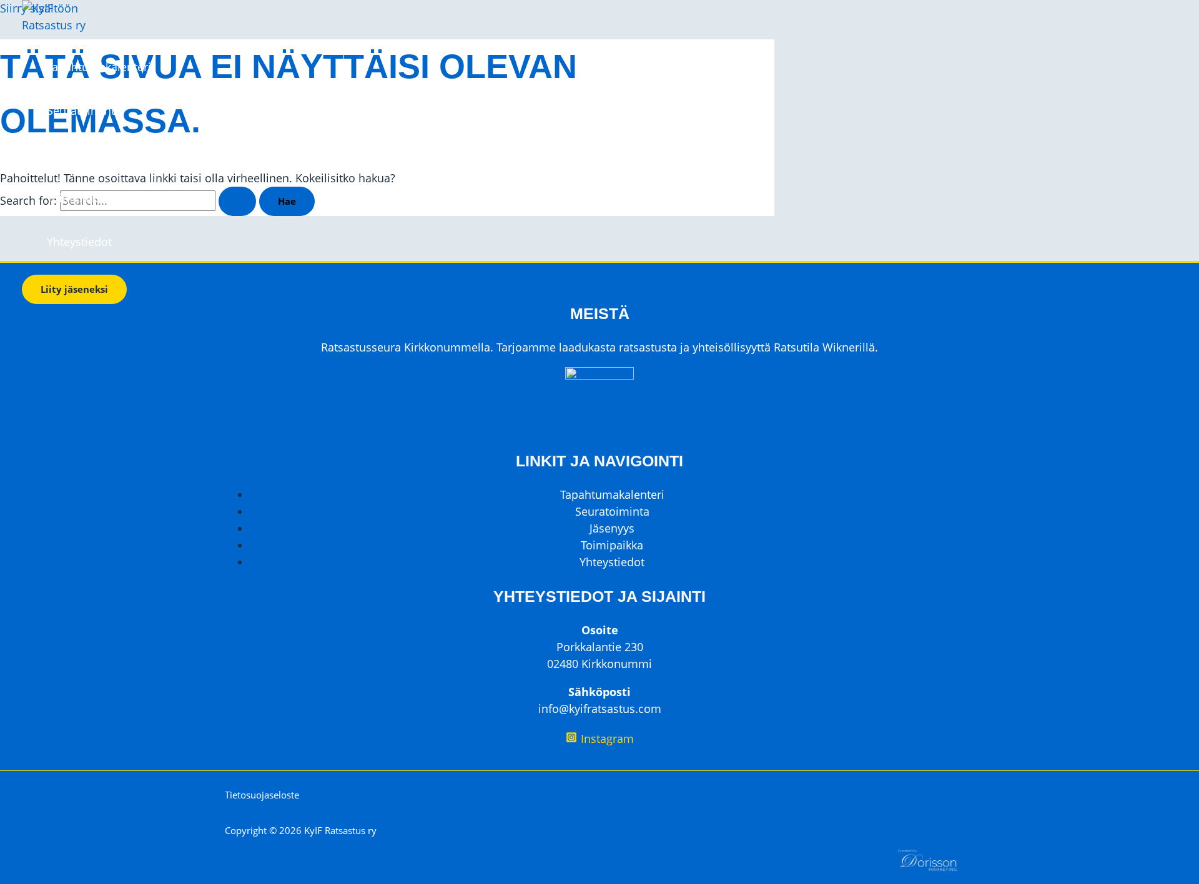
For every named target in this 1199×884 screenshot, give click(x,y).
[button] (74, 289)
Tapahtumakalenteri (99, 66)
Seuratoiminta (84, 110)
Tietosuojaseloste (262, 794)
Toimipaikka (78, 197)
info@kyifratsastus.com (599, 708)
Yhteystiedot (79, 241)
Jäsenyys (69, 154)
